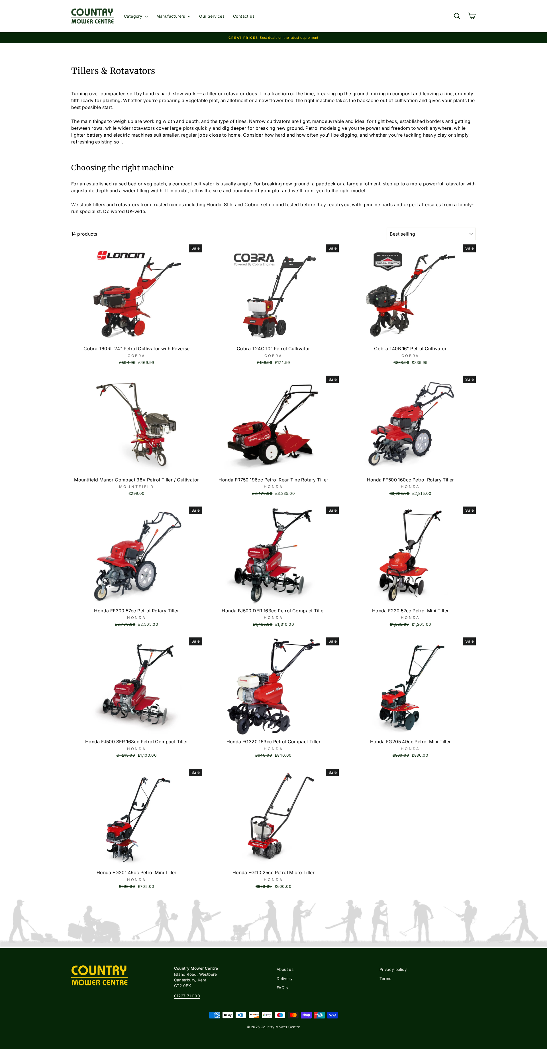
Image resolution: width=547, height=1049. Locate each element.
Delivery (285, 978)
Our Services (211, 16)
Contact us (243, 16)
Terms (385, 978)
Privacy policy (393, 969)
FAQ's (282, 987)
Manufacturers (171, 16)
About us (285, 969)
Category (134, 16)
